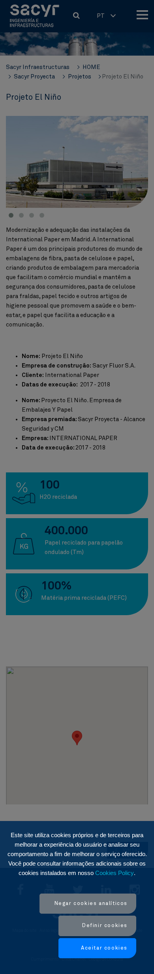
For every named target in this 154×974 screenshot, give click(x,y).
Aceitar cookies (104, 948)
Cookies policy (114, 873)
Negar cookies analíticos (91, 903)
